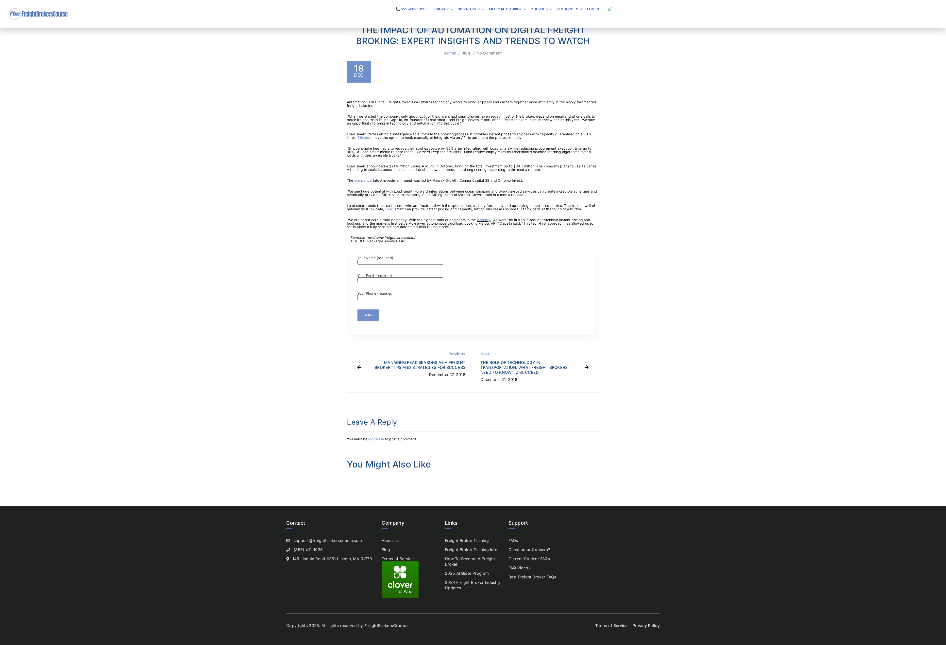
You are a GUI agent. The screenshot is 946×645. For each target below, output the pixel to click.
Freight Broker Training (467, 540)
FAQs (513, 540)
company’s (363, 180)
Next (485, 353)
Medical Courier (505, 9)
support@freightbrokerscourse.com (328, 540)
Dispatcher (469, 9)
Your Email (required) (374, 276)
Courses (539, 9)
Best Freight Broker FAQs (532, 576)
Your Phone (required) (375, 293)
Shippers (364, 137)
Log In (593, 9)
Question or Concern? (529, 549)
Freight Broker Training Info (471, 549)
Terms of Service (398, 558)
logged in (376, 439)
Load (389, 209)
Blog (465, 53)
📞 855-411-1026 (411, 9)
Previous (456, 353)
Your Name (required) (375, 258)
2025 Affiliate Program (467, 573)
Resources (567, 9)
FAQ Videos (519, 567)
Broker (441, 9)
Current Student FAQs (529, 558)
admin (450, 53)
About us (390, 540)
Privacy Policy (646, 625)
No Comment (489, 53)
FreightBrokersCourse (385, 625)
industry (484, 220)
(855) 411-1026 (308, 549)
